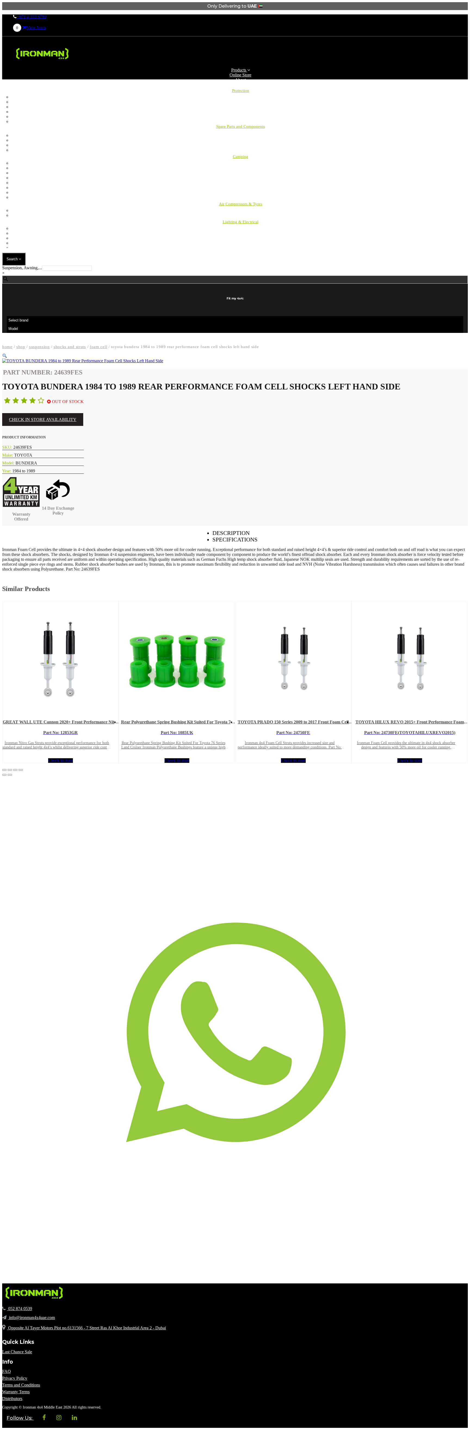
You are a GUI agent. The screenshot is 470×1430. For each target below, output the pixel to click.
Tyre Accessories (240, 215)
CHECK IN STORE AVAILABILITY (42, 419)
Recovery (240, 150)
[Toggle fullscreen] (10, 770)
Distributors (12, 1398)
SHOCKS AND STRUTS (70, 347)
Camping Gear (240, 168)
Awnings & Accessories (240, 163)
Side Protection (240, 111)
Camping (240, 135)
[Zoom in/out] (4, 770)
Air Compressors (240, 210)
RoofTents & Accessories (240, 173)
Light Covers (240, 243)
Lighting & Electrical (240, 222)
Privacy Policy (14, 1378)
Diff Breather (240, 102)
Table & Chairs (240, 187)
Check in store (60, 760)
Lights (240, 177)
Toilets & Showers (240, 192)
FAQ (6, 1371)
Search (13, 259)
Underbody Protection (240, 121)
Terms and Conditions (21, 1385)
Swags (240, 182)
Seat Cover (240, 106)
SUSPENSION (39, 347)
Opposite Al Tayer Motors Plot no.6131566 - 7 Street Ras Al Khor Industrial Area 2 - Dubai (86, 1328)
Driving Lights (240, 228)
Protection (240, 90)
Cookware (240, 197)
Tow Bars (240, 116)
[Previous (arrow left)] (4, 775)
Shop (20, 347)
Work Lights (240, 238)
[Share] (15, 770)
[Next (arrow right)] (10, 775)
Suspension (240, 145)
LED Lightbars (240, 233)
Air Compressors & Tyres (240, 204)
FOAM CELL (98, 347)
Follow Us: (20, 1418)
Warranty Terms (16, 1391)
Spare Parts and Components (240, 126)
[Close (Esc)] (20, 770)
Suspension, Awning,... (22, 267)
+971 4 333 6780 (31, 16)
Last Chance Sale (17, 1351)
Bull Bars (240, 97)
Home (7, 347)
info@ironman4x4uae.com (31, 1317)
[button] (4, 356)
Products (239, 70)
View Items (31, 27)
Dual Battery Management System (240, 248)
